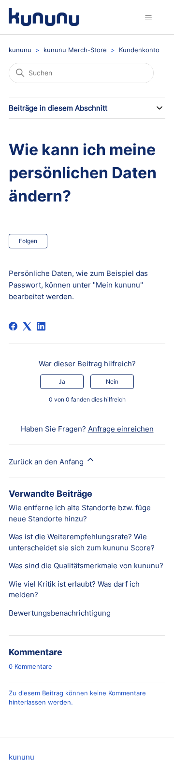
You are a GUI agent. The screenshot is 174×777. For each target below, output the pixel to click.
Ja (61, 381)
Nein (112, 381)
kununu (20, 50)
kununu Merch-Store (75, 50)
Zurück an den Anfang (47, 461)
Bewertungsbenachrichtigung (60, 613)
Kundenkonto (139, 50)
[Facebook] (13, 326)
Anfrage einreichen (121, 428)
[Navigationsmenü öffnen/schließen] (148, 17)
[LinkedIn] (41, 326)
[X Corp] (27, 326)
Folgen (28, 241)
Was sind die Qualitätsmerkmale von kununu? (86, 565)
